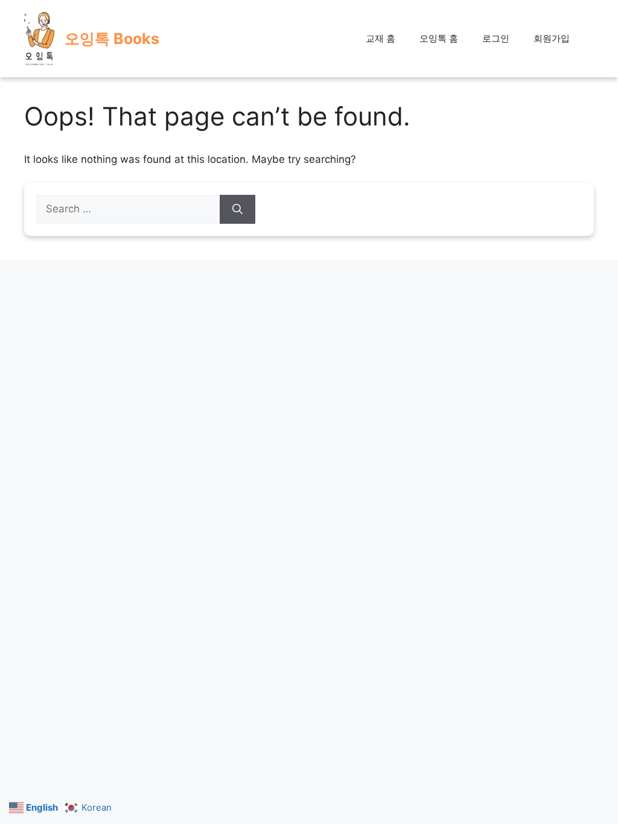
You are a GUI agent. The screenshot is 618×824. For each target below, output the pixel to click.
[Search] (237, 209)
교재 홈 (380, 38)
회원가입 (552, 38)
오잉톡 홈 (438, 38)
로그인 (495, 38)
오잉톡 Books (112, 39)
